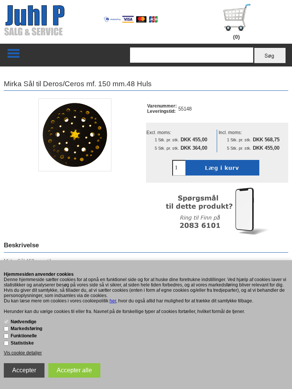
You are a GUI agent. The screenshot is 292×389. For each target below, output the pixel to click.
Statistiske (22, 343)
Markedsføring (26, 328)
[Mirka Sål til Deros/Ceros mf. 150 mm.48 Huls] (74, 134)
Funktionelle (24, 335)
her (113, 301)
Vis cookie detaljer (23, 353)
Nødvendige (23, 321)
